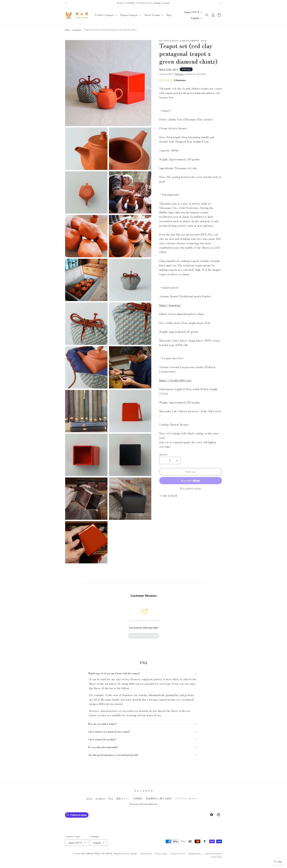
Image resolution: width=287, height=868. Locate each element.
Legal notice (216, 856)
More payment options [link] (190, 488)
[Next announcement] (221, 3)
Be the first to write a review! (143, 635)
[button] (105, 15)
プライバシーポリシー (186, 798)
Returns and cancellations (143, 803)
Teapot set (76, 29)
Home (67, 29)
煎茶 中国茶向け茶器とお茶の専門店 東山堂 (100, 853)
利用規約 (138, 798)
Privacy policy (161, 853)
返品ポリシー (123, 798)
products (100, 798)
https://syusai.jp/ (170, 305)
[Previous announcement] (66, 3)
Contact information (213, 853)
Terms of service (178, 853)
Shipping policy (194, 853)
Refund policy (146, 853)
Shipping (179, 74)
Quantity (163, 454)
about (90, 798)
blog (110, 798)
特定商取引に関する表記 (159, 798)
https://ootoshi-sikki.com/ (175, 380)
